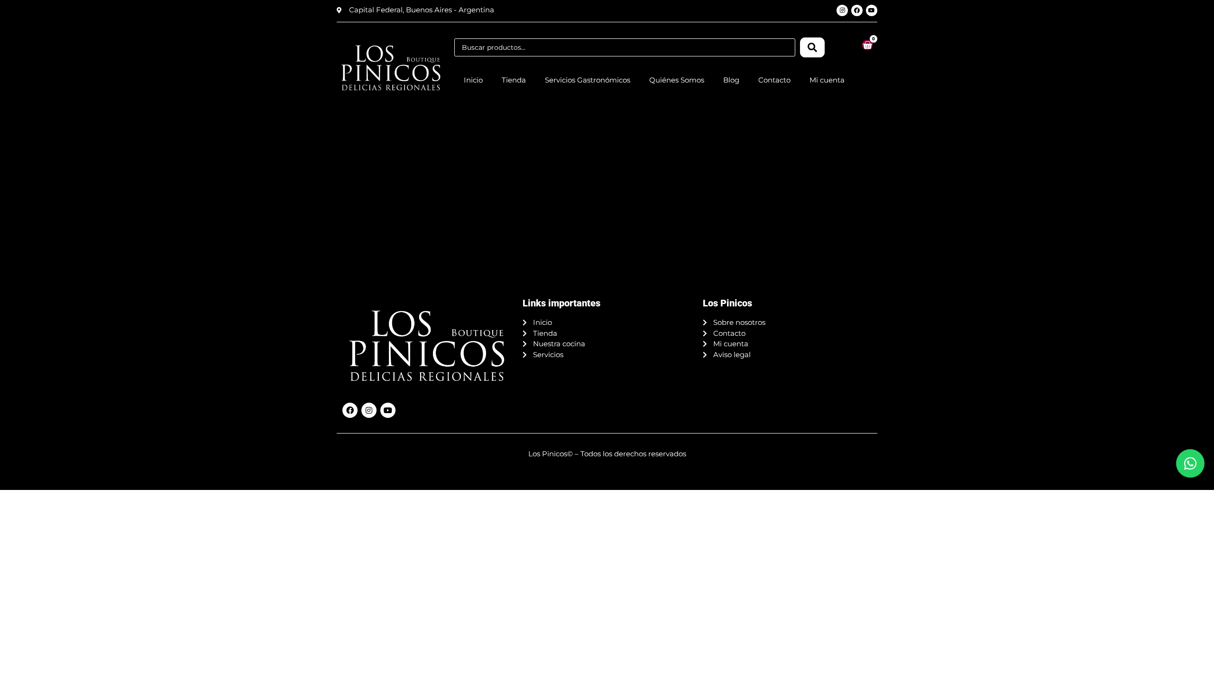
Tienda (514, 79)
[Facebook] (857, 10)
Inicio (473, 79)
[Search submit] (812, 47)
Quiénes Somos (676, 79)
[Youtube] (871, 10)
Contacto (774, 79)
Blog (731, 79)
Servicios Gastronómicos (587, 79)
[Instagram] (842, 10)
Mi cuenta (827, 79)
